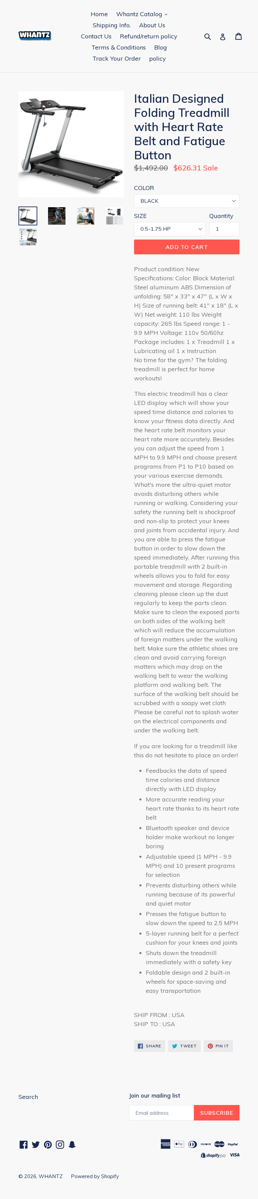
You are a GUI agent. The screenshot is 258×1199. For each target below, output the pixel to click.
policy (157, 58)
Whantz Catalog (140, 14)
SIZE (140, 216)
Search (28, 1097)
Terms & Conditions (118, 47)
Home (99, 14)
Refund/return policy (148, 36)
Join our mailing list (154, 1095)
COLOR (144, 188)
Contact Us (96, 36)
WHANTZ (50, 1176)
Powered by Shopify (95, 1176)
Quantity (221, 216)
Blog (160, 47)
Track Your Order (116, 58)
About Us (152, 25)
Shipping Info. (112, 25)
